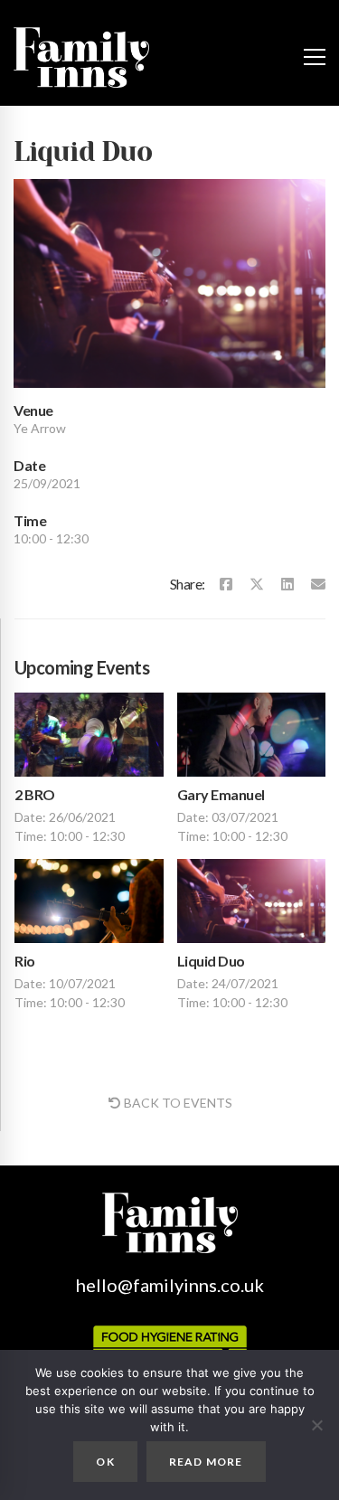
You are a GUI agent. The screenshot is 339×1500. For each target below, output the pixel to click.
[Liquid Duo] (251, 901)
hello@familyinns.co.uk (170, 1285)
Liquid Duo (211, 960)
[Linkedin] (287, 584)
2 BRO (34, 794)
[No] (316, 1425)
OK (105, 1461)
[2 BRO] (89, 735)
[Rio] (89, 901)
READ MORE (206, 1461)
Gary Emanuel (221, 794)
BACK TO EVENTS (178, 1102)
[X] (256, 584)
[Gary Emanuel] (251, 735)
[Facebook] (226, 584)
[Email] (318, 584)
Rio (24, 960)
